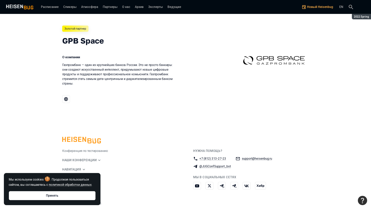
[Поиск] (351, 7)
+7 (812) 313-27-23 (212, 158)
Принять (52, 195)
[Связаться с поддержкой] (362, 200)
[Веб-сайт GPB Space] (66, 99)
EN (341, 7)
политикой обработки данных (70, 185)
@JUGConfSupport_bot (215, 166)
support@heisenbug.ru (257, 158)
